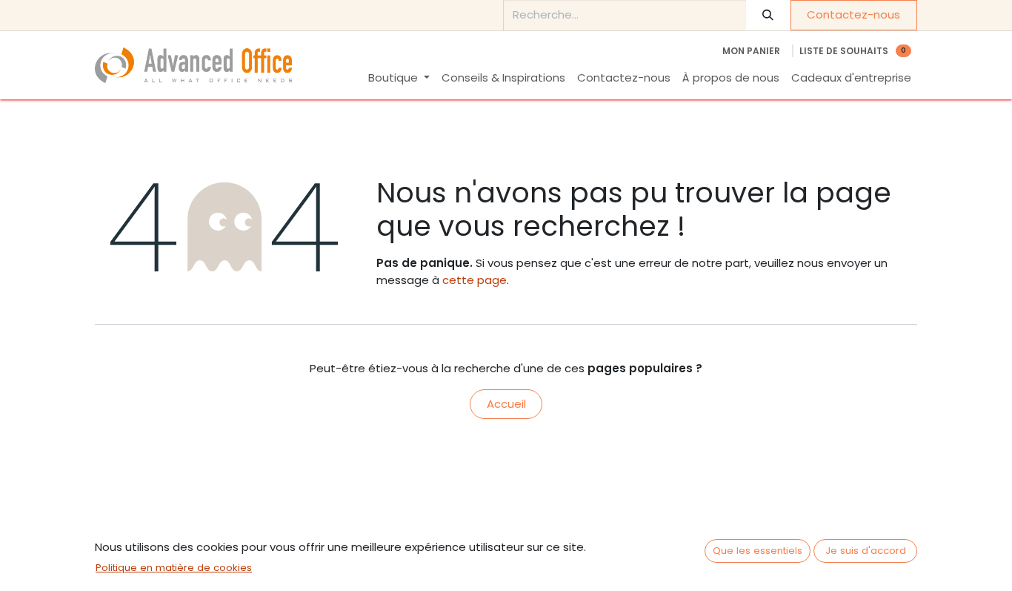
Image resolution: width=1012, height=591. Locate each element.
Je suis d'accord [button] (865, 551)
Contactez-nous (853, 14)
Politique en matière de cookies (174, 568)
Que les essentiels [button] (757, 551)
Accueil (506, 404)
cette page (474, 280)
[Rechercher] (768, 15)
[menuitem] (399, 78)
